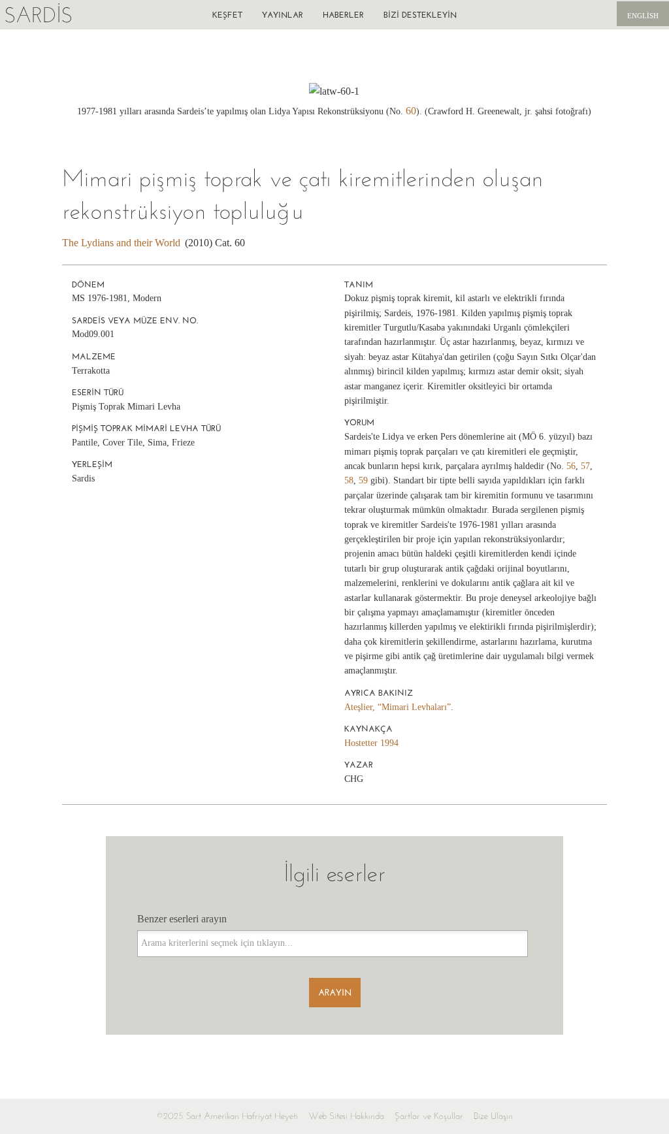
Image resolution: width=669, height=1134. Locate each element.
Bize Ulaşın (493, 1116)
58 (348, 480)
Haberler (343, 15)
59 (363, 480)
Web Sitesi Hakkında (346, 1116)
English (643, 16)
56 (571, 466)
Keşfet (227, 15)
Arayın (334, 992)
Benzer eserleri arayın (182, 918)
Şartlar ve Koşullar (429, 1116)
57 (585, 466)
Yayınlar (282, 15)
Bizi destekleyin (420, 15)
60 (411, 110)
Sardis (38, 14)
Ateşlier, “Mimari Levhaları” (397, 707)
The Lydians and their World (121, 242)
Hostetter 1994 (371, 743)
